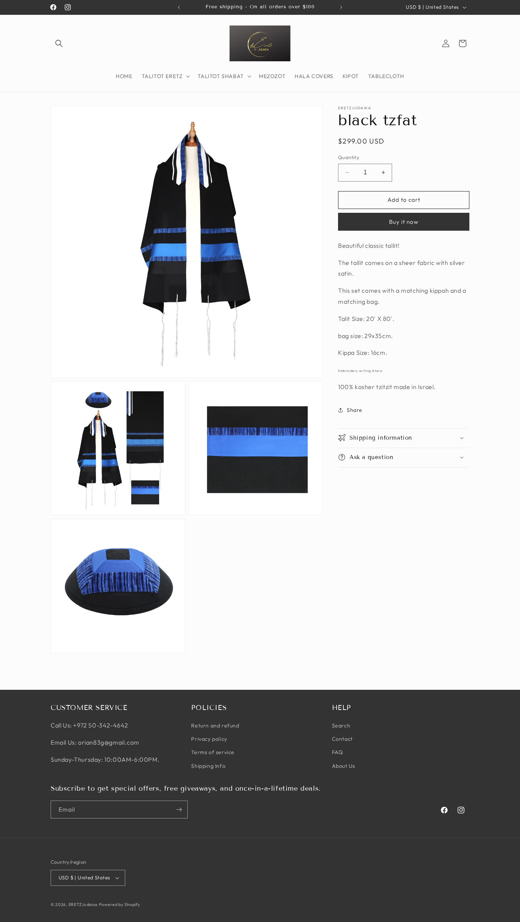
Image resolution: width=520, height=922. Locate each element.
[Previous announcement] (179, 7)
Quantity (348, 157)
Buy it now (403, 221)
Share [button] (354, 410)
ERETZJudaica (83, 904)
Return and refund (215, 725)
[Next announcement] (341, 7)
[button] (59, 43)
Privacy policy (209, 738)
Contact (342, 738)
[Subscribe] (179, 809)
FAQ (337, 752)
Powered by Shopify (119, 904)
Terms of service (212, 752)
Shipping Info (208, 765)
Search (341, 725)
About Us (343, 765)
